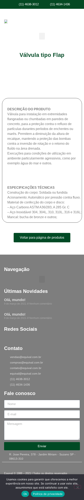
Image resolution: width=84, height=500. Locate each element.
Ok (25, 493)
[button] (42, 36)
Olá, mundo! (14, 300)
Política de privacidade (48, 493)
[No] (77, 487)
